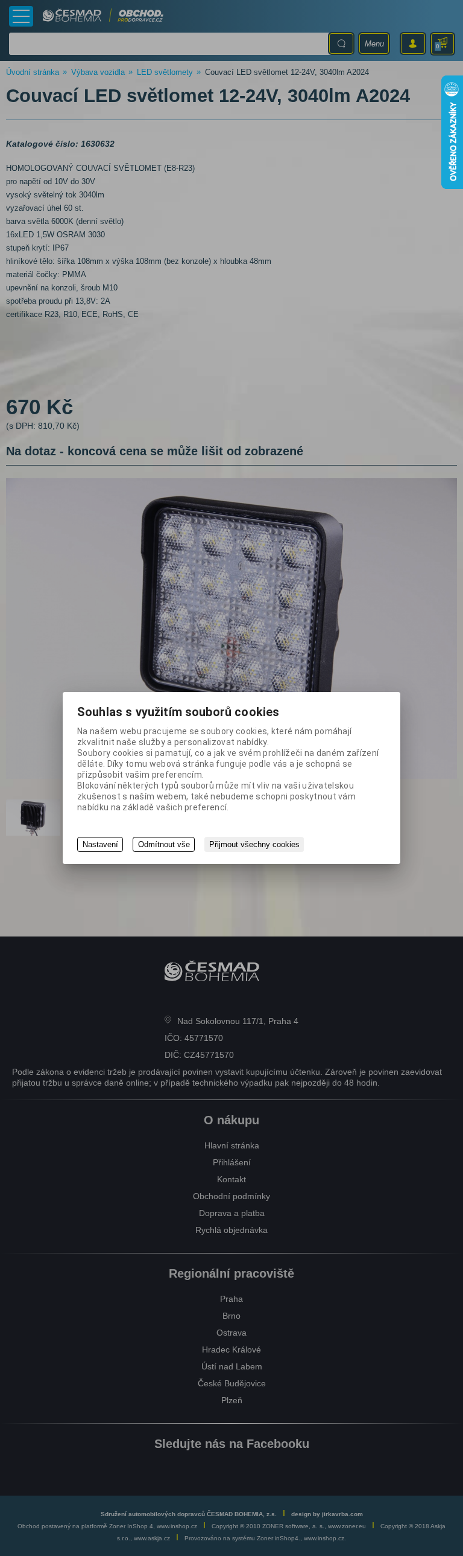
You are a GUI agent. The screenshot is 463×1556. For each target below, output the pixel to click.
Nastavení (100, 844)
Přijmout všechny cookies (254, 844)
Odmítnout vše (164, 844)
